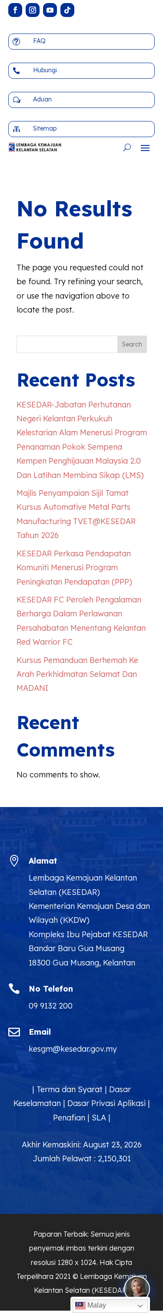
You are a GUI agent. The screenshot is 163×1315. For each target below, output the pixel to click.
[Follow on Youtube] (50, 10)
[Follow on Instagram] (33, 10)
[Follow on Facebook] (15, 10)
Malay (96, 1305)
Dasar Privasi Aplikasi (106, 1103)
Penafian (69, 1118)
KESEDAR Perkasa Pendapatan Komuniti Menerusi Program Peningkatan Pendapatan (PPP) (74, 567)
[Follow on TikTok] (67, 10)
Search (132, 344)
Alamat (43, 861)
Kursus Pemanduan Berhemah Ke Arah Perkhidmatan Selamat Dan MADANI (77, 674)
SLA (99, 1118)
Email (40, 1032)
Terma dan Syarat (70, 1089)
